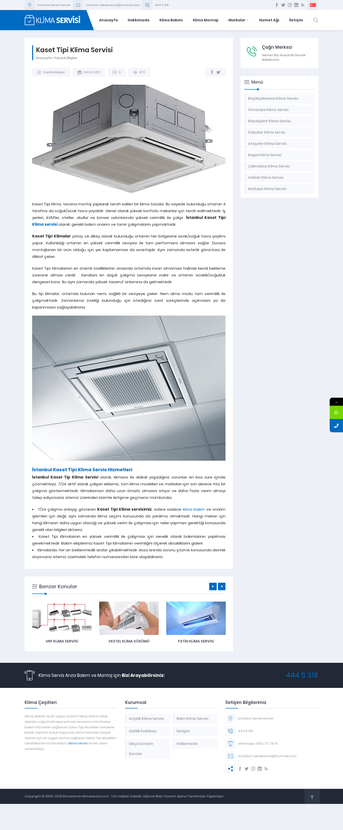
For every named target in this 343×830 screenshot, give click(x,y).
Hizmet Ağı (269, 20)
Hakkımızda (138, 20)
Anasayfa (108, 20)
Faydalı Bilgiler (66, 58)
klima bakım (194, 509)
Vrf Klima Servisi (62, 641)
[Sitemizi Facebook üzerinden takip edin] (277, 5)
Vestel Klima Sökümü (128, 641)
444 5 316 (162, 5)
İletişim (296, 20)
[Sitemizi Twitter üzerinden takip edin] (283, 5)
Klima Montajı (205, 20)
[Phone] (336, 425)
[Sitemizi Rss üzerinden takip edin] (303, 5)
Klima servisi (45, 224)
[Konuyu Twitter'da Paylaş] (218, 72)
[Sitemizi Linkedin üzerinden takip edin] (296, 5)
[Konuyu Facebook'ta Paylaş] (212, 72)
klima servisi (78, 743)
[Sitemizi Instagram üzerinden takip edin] (290, 5)
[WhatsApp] (336, 412)
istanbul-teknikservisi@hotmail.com (113, 5)
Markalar (236, 20)
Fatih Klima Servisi (196, 641)
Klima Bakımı (171, 20)
